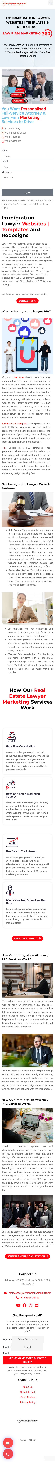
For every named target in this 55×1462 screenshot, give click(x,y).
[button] (50, 2)
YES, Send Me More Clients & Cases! (27, 1360)
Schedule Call (27, 1392)
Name (5, 150)
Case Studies (27, 1397)
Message (7, 171)
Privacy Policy (27, 1402)
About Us (27, 1387)
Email (5, 161)
